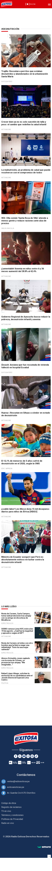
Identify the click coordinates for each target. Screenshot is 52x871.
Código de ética (8, 803)
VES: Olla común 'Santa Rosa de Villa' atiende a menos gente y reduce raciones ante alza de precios (24, 221)
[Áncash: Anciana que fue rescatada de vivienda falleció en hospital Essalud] (26, 344)
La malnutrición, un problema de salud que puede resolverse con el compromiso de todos (25, 171)
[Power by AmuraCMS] (44, 847)
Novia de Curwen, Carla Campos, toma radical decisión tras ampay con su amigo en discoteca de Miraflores (16, 617)
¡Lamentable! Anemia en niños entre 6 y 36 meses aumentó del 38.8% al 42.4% (22, 270)
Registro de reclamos (11, 807)
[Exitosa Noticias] (6, 4)
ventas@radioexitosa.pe (18, 781)
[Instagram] (28, 756)
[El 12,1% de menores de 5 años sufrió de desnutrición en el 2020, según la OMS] (26, 440)
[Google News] (32, 756)
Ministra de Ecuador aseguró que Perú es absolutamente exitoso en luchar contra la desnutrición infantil (22, 560)
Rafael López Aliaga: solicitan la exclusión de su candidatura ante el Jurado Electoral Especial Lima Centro (17, 676)
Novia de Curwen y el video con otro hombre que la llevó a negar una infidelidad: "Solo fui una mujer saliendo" (17, 646)
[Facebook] (15, 756)
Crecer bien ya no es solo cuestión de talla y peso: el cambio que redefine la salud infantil (23, 123)
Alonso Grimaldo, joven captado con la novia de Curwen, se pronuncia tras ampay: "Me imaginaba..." (15, 661)
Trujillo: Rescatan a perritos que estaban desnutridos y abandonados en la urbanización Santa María (24, 74)
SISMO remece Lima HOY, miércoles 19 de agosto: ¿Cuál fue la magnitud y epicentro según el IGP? (17, 631)
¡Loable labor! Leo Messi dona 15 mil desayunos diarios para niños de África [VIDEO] (25, 510)
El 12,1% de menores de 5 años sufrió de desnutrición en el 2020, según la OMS (21, 462)
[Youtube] (24, 756)
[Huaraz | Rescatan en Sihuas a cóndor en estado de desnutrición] (26, 392)
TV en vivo (6, 811)
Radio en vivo (7, 823)
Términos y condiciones (12, 815)
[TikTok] (36, 756)
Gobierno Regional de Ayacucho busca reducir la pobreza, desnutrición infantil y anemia (25, 318)
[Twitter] (20, 756)
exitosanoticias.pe (15, 787)
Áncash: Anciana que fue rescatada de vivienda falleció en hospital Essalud (25, 366)
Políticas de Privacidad (12, 819)
